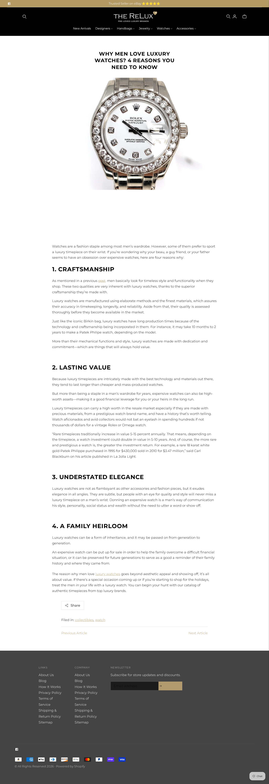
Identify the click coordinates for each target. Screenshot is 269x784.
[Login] (234, 16)
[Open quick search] (24, 16)
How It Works (50, 687)
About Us (46, 675)
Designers (102, 28)
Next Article (198, 633)
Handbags (124, 28)
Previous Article (74, 633)
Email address (124, 682)
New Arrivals (82, 28)
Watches (163, 28)
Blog (42, 681)
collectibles (84, 620)
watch (100, 620)
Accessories (185, 28)
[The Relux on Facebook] (9, 3)
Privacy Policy (50, 693)
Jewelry (144, 28)
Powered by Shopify (70, 766)
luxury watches (107, 574)
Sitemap (46, 722)
